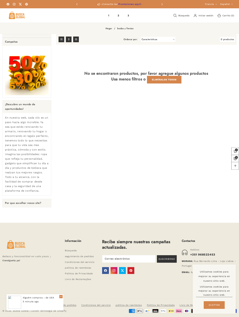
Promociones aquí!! (129, 4)
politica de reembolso (78, 267)
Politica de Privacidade (79, 273)
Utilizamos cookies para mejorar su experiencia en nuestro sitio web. (214, 290)
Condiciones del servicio (79, 262)
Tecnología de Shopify (53, 310)
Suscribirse (167, 259)
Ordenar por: (131, 39)
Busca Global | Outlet (26, 310)
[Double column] (69, 39)
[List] (76, 39)
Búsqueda (71, 250)
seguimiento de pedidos (79, 256)
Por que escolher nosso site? (23, 203)
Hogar (109, 28)
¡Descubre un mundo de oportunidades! (20, 106)
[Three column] (61, 39)
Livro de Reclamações (78, 279)
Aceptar (214, 305)
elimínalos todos (164, 79)
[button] (162, 4)
